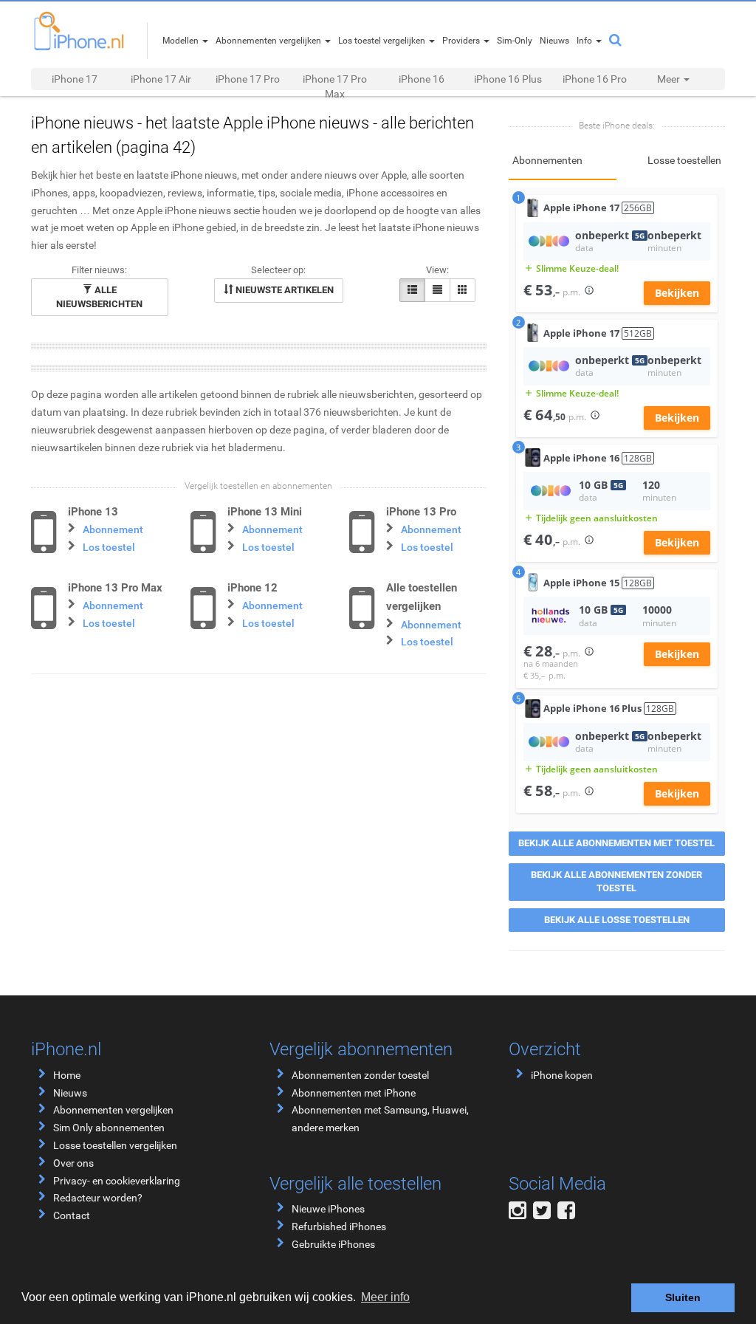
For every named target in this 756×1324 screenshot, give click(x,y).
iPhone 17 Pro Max (335, 86)
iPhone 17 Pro (248, 79)
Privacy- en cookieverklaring (116, 1181)
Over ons (73, 1163)
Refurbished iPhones (339, 1226)
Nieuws (70, 1093)
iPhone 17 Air (161, 79)
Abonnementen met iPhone (354, 1093)
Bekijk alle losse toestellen (617, 919)
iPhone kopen (562, 1075)
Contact (71, 1215)
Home (66, 1075)
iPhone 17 (74, 79)
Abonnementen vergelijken (113, 1110)
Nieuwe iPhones (328, 1209)
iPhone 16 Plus (508, 79)
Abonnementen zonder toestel (360, 1075)
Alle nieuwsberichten (99, 296)
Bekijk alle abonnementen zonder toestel (616, 881)
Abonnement (113, 529)
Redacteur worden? (97, 1198)
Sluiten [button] (683, 1297)
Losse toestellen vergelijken (115, 1145)
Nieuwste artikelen (283, 289)
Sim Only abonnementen (109, 1127)
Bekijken (677, 293)
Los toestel (109, 547)
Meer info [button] (385, 1297)
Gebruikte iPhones (333, 1244)
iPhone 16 (421, 79)
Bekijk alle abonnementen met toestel (616, 842)
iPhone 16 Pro (595, 79)
